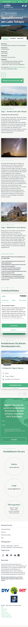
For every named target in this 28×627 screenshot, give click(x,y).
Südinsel (3, 9)
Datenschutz (7, 430)
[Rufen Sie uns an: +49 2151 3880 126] (26, 1)
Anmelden (14, 439)
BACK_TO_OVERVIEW (10, 13)
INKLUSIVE (20, 38)
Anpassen (13, 330)
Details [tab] (14, 300)
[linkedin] (18, 555)
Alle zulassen (14, 325)
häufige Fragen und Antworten (17, 67)
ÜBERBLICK (5, 38)
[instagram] (7, 555)
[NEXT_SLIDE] (24, 394)
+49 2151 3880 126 (14, 467)
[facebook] (3, 555)
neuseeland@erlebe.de (14, 489)
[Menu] (2, 6)
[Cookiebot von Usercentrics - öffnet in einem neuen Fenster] (20, 296)
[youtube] (15, 555)
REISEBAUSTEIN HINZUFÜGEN (13, 80)
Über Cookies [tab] (22, 300)
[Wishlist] (23, 6)
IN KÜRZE (13, 38)
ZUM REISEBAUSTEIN (15, 385)
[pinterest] (11, 555)
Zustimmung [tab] (5, 300)
